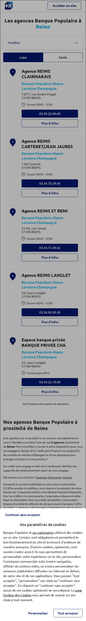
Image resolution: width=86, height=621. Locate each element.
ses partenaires (43, 532)
